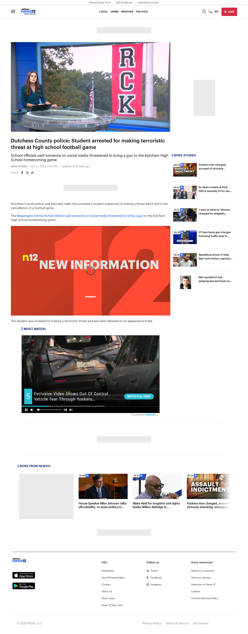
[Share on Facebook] (22, 172)
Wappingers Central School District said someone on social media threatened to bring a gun (80, 215)
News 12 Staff (19, 166)
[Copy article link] (32, 172)
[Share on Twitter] (27, 172)
